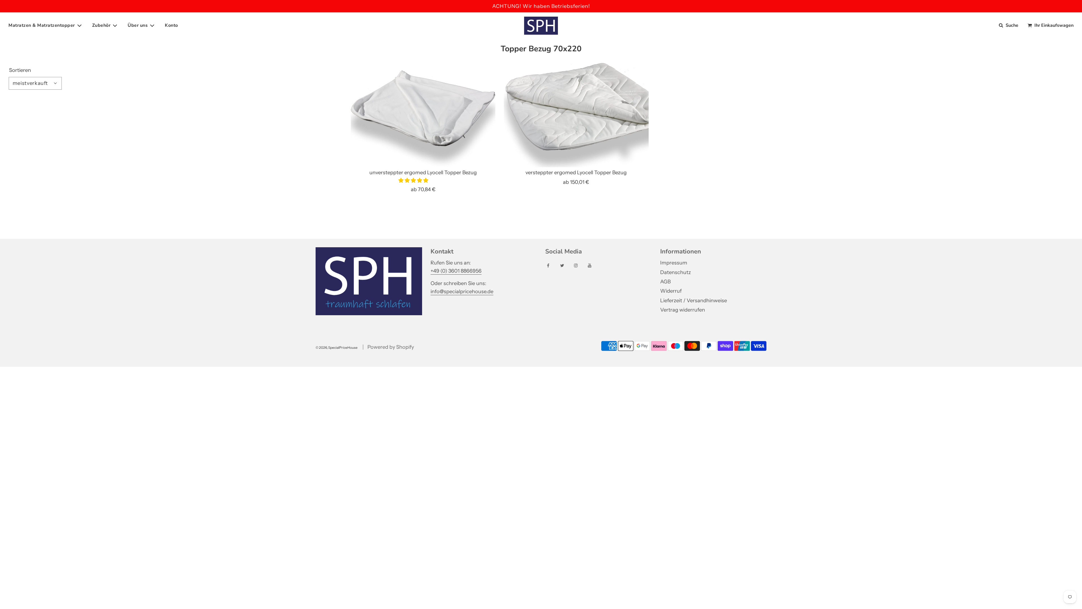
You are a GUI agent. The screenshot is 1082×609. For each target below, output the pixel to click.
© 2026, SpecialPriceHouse (337, 347)
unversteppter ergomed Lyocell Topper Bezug (423, 172)
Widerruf (671, 291)
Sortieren (20, 70)
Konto (171, 25)
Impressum (673, 263)
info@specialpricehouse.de (462, 291)
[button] (413, 180)
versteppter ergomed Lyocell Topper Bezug (576, 172)
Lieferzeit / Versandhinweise (693, 300)
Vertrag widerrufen (682, 310)
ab (423, 189)
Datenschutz (675, 272)
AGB (665, 282)
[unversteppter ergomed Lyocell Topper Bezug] (423, 113)
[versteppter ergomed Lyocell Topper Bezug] (576, 113)
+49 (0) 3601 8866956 (456, 271)
